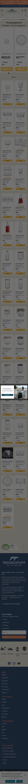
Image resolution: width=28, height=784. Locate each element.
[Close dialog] (26, 386)
